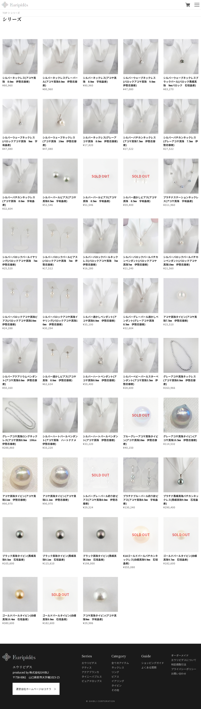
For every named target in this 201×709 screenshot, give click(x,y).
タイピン (116, 685)
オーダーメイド (180, 655)
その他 (115, 690)
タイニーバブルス (92, 676)
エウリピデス (89, 663)
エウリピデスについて (183, 660)
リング (115, 672)
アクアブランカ (90, 672)
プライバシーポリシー (183, 669)
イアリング (117, 681)
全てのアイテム (120, 663)
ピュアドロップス (92, 681)
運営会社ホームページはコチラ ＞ (36, 689)
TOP (4, 12)
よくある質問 (148, 667)
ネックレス (117, 667)
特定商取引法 (178, 664)
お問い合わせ (178, 673)
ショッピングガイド (152, 663)
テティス (87, 667)
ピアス (115, 676)
